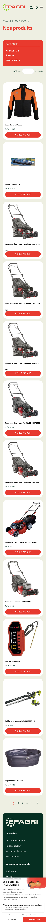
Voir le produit (23, 135)
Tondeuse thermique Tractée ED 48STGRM (22, 423)
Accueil (7, 20)
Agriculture (12, 51)
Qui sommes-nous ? (15, 840)
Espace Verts (13, 60)
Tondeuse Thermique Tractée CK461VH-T (22, 542)
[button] (23, 102)
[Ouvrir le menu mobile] (41, 7)
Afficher (17, 71)
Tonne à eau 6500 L (12, 184)
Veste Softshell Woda (13, 125)
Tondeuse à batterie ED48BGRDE (18, 602)
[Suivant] (35, 803)
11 (31, 803)
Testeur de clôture (12, 661)
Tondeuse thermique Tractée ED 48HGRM (22, 483)
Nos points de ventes (16, 851)
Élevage (10, 55)
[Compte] (31, 7)
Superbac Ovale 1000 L (14, 781)
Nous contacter (13, 846)
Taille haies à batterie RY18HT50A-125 (20, 721)
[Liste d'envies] (36, 7)
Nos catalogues (13, 856)
